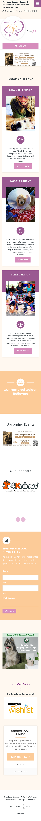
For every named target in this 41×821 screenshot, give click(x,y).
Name (5, 571)
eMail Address (9, 598)
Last (4, 594)
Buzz (28, 806)
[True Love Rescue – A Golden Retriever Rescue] (13, 28)
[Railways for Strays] (20, 487)
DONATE (22, 46)
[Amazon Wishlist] (20, 708)
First (4, 583)
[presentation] (18, 519)
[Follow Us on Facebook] (34, 31)
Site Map (20, 814)
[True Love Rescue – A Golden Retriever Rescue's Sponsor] (20, 651)
